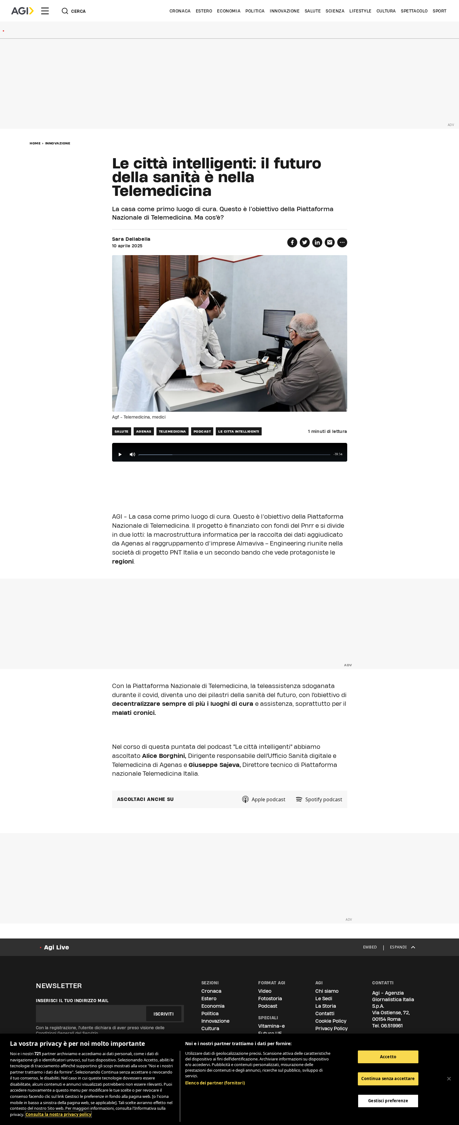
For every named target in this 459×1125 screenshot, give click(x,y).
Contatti (324, 1013)
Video (264, 991)
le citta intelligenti (238, 431)
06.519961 (392, 1026)
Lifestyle (360, 11)
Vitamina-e (271, 1026)
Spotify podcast (323, 799)
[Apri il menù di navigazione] (44, 10)
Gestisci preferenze (388, 1100)
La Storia (325, 1006)
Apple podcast (268, 799)
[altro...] (342, 242)
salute (122, 431)
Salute (313, 11)
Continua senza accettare (388, 1078)
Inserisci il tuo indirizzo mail (72, 1000)
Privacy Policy (331, 1028)
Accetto (388, 1057)
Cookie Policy (330, 1021)
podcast (202, 431)
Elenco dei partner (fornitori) (215, 1083)
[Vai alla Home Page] (22, 10)
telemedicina (172, 431)
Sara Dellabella (131, 239)
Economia (228, 11)
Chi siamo (326, 991)
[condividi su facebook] (292, 242)
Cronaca (180, 11)
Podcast (267, 1006)
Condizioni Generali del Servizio (67, 1033)
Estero (204, 11)
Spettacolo (414, 11)
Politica (255, 11)
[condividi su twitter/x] (305, 242)
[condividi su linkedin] (317, 242)
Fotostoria (270, 998)
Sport (440, 11)
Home (35, 143)
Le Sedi (323, 998)
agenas (143, 431)
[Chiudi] (449, 1078)
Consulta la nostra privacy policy (58, 1114)
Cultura (386, 11)
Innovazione (285, 11)
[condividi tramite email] (330, 242)
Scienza (335, 11)
